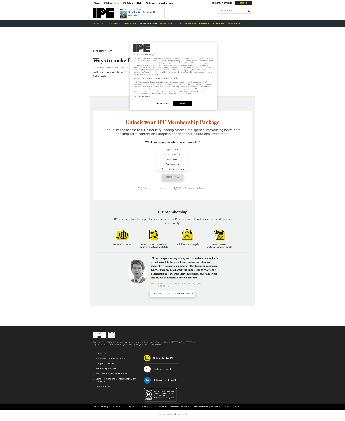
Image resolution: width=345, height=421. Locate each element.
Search (249, 10)
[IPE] (103, 17)
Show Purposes (162, 103)
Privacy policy (146, 407)
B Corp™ (235, 407)
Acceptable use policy (179, 407)
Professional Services (172, 169)
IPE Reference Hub (132, 3)
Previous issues (99, 407)
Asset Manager (173, 154)
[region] (173, 76)
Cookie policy (161, 407)
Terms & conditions (200, 407)
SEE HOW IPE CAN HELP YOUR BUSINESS (172, 293)
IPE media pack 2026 (106, 368)
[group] (234, 23)
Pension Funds (102, 51)
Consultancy (172, 164)
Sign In (243, 3)
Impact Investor (166, 3)
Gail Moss (100, 67)
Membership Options (221, 3)
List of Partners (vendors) (144, 96)
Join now (172, 177)
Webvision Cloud (179, 414)
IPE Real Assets (111, 3)
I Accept (182, 103)
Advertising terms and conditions (112, 374)
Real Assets (172, 159)
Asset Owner (172, 149)
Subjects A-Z (132, 407)
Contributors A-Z (116, 407)
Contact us (101, 353)
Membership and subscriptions (111, 358)
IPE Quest (150, 3)
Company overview (105, 363)
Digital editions (103, 386)
